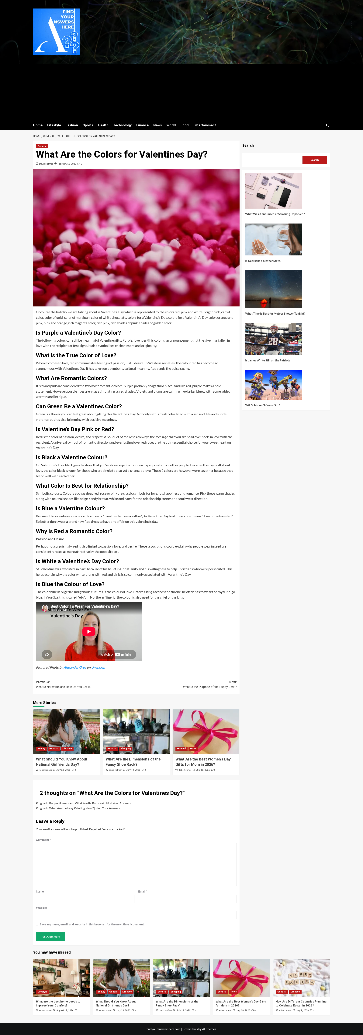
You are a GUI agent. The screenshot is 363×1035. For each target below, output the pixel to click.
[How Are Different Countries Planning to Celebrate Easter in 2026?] (301, 978)
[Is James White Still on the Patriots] (273, 340)
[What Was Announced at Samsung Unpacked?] (273, 192)
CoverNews (190, 1029)
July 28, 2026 (63, 770)
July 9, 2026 (302, 1010)
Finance (142, 125)
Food (185, 125)
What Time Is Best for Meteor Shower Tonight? (275, 313)
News (157, 125)
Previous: (63, 684)
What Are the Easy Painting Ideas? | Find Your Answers (84, 808)
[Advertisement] (181, 92)
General (42, 146)
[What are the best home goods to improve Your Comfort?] (61, 978)
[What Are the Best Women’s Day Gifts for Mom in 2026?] (206, 731)
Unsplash (98, 667)
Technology (122, 125)
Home (38, 125)
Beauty (41, 748)
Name (41, 891)
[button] (327, 125)
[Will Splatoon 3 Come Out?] (273, 386)
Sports (88, 125)
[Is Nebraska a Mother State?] (273, 241)
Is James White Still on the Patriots (267, 360)
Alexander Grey (75, 667)
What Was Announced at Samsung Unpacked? (275, 214)
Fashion (72, 125)
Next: (210, 684)
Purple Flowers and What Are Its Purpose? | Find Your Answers (90, 803)
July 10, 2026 (203, 770)
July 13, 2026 (133, 770)
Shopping (125, 748)
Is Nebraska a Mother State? (263, 260)
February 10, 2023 (67, 163)
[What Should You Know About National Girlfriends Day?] (66, 731)
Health (103, 125)
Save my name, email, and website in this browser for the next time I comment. (92, 924)
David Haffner (46, 163)
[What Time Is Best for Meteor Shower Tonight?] (273, 290)
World (171, 125)
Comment (43, 839)
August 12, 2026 (65, 1010)
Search (248, 145)
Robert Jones (45, 770)
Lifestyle (54, 125)
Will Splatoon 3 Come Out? (262, 405)
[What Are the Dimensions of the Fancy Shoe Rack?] (136, 731)
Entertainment (204, 125)
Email (142, 891)
